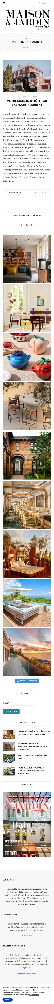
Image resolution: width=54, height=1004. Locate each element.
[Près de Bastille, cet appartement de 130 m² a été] (27, 259)
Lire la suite (15, 192)
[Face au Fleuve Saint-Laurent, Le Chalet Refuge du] (27, 652)
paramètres (34, 995)
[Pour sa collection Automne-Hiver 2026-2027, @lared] (27, 308)
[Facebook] (35, 192)
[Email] (45, 192)
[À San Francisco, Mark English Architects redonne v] (27, 456)
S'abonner (27, 936)
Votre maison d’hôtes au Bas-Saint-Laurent (27, 103)
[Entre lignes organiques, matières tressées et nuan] (27, 406)
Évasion (20, 97)
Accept (7, 1000)
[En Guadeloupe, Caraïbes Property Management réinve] (27, 603)
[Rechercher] (40, 3)
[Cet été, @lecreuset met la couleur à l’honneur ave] (27, 357)
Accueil (26, 48)
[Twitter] (39, 192)
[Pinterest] (42, 192)
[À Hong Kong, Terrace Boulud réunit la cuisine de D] (27, 505)
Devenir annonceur (27, 973)
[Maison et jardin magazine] (27, 19)
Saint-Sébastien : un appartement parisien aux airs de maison (33, 746)
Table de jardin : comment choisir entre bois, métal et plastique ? (31, 770)
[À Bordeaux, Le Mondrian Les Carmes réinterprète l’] (27, 554)
